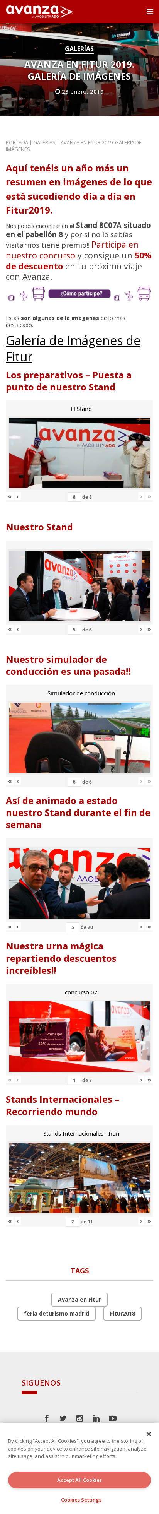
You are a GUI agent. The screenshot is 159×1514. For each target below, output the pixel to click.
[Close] (149, 1433)
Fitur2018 (122, 1313)
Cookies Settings (81, 1499)
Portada (17, 142)
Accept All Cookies (79, 1479)
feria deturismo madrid (56, 1313)
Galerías (79, 48)
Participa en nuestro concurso (72, 250)
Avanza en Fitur (79, 1299)
